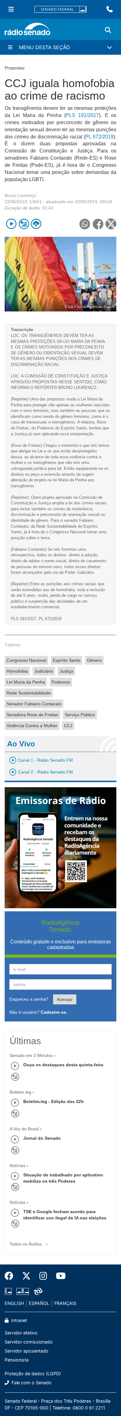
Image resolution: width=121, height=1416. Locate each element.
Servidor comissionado (29, 1341)
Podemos (61, 682)
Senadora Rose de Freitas (32, 714)
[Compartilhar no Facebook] (98, 224)
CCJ (68, 725)
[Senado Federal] (60, 9)
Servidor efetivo (21, 1332)
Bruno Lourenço (20, 195)
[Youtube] (59, 1276)
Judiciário (43, 671)
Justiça (66, 671)
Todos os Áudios (26, 1243)
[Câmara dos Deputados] (9, 1291)
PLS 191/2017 (82, 115)
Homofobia (17, 671)
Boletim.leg (20, 1092)
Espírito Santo (66, 660)
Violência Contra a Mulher (32, 725)
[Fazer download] (36, 224)
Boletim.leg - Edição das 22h (53, 1101)
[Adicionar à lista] (23, 224)
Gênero (94, 660)
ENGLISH (14, 1303)
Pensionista (17, 1359)
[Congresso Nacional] (22, 1291)
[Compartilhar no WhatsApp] (84, 224)
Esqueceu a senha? (28, 999)
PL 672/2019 (99, 136)
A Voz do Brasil (24, 1128)
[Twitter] (26, 1276)
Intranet (18, 1320)
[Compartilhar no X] (110, 223)
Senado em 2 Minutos (31, 1055)
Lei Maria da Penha (26, 682)
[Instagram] (43, 1276)
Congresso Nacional (26, 660)
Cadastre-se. (54, 1012)
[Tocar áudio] (11, 224)
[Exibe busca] (108, 30)
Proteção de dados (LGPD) (33, 1373)
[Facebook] (11, 1276)
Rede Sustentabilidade (29, 692)
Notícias (17, 1165)
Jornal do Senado (42, 1138)
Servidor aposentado (26, 1350)
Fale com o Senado (31, 1382)
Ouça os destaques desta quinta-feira (63, 1064)
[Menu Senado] (11, 9)
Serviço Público (80, 714)
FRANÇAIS (65, 1303)
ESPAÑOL (39, 1303)
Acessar (65, 999)
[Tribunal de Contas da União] (37, 1291)
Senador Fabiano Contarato (34, 703)
